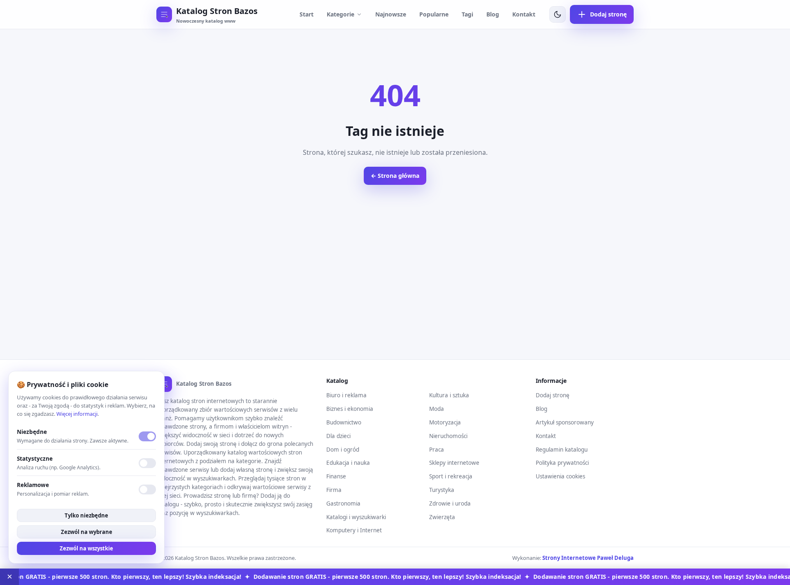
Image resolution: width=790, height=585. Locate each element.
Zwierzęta (442, 517)
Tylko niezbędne (86, 515)
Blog (492, 14)
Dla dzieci (338, 436)
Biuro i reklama (346, 395)
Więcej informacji (77, 413)
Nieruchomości (448, 436)
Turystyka (441, 490)
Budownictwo (343, 422)
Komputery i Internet (354, 530)
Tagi (467, 14)
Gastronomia (343, 503)
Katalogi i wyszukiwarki (356, 517)
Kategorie (340, 14)
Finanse (336, 476)
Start (307, 14)
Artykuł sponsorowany (565, 422)
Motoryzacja (445, 422)
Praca (436, 449)
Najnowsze (390, 14)
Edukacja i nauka (348, 462)
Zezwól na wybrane (86, 532)
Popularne (433, 14)
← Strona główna (395, 175)
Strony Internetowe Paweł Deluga (588, 558)
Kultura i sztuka (449, 395)
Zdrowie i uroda (450, 503)
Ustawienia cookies (560, 476)
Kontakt (523, 14)
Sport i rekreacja (450, 476)
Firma (334, 490)
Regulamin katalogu (562, 449)
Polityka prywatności (562, 462)
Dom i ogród (342, 449)
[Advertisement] (395, 285)
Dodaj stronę (552, 395)
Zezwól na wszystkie (86, 548)
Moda (436, 409)
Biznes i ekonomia (349, 409)
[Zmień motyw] (557, 14)
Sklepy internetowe (454, 462)
